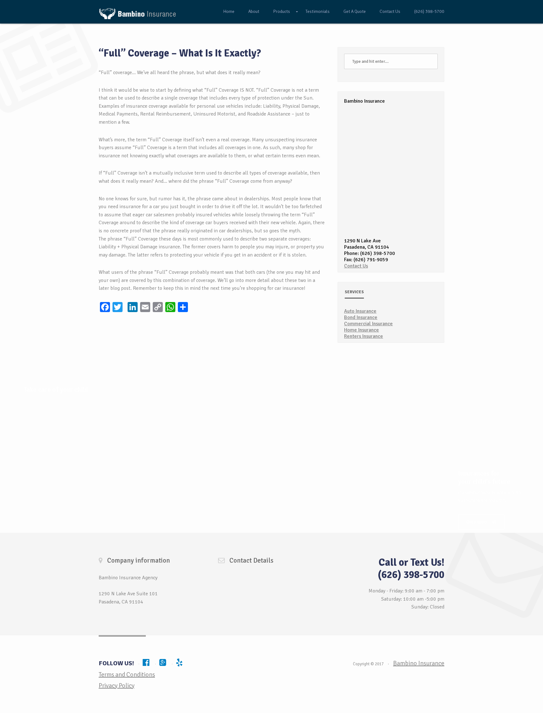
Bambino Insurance (418, 663)
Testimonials (317, 11)
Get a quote (477, 522)
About (253, 11)
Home (228, 11)
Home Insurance (361, 330)
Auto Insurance (360, 311)
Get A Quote (354, 11)
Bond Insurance (360, 317)
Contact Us (390, 11)
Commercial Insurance (368, 324)
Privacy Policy (116, 685)
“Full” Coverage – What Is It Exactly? (180, 53)
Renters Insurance (363, 336)
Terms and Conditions (127, 674)
